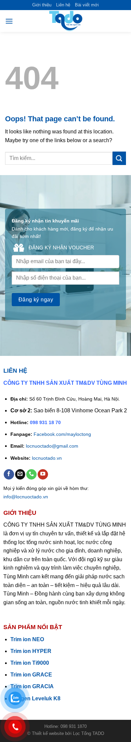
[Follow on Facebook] (9, 474)
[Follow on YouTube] (43, 474)
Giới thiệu (41, 4)
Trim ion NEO (27, 639)
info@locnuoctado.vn (25, 496)
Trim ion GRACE (31, 674)
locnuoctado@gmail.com (52, 446)
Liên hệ (63, 4)
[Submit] (119, 158)
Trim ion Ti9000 (29, 663)
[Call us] (31, 474)
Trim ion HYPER (30, 651)
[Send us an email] (20, 474)
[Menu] (9, 21)
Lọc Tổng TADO (88, 733)
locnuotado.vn (47, 458)
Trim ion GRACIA (32, 686)
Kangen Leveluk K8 (35, 698)
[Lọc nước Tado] (65, 21)
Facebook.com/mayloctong (62, 434)
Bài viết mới (87, 4)
